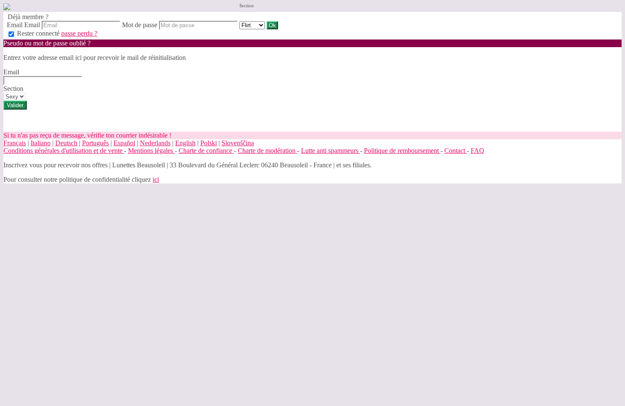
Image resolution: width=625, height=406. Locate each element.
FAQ (477, 150)
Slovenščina (238, 143)
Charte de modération (267, 150)
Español (124, 143)
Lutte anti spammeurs (330, 150)
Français (14, 143)
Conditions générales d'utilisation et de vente (63, 150)
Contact (455, 150)
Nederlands (155, 143)
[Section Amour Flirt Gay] (253, 24)
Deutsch (66, 143)
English (185, 143)
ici (156, 179)
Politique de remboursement (402, 150)
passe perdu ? (79, 33)
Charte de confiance (206, 150)
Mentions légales (151, 150)
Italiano (41, 143)
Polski (208, 143)
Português (95, 143)
